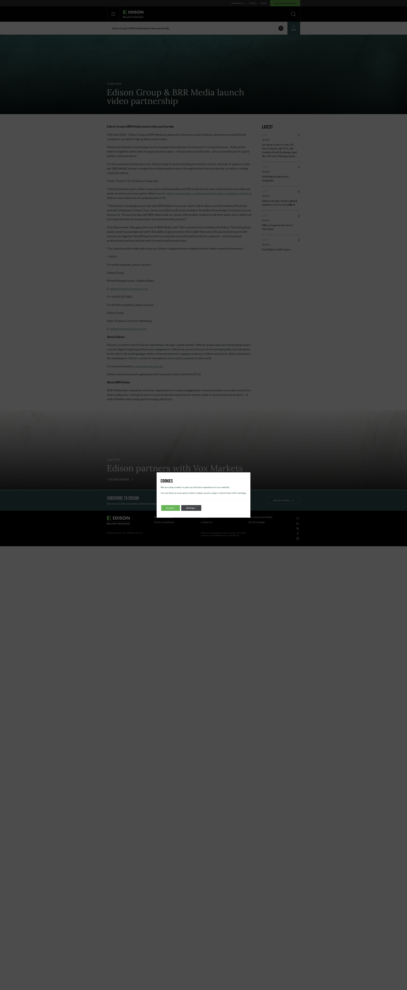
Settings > (191, 508)
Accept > (170, 508)
